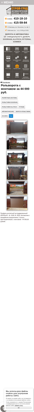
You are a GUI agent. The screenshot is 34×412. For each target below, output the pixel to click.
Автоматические (8, 111)
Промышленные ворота (25, 52)
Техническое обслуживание (25, 61)
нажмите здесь (19, 405)
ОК (18, 408)
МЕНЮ (7, 2)
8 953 (17, 23)
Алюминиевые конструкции (25, 69)
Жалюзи (17, 77)
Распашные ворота (8, 61)
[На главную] (17, 10)
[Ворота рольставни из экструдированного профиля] (17, 127)
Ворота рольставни (23, 111)
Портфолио (6, 82)
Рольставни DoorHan (9, 102)
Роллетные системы (9, 98)
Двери (8, 77)
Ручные (21, 107)
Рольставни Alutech (9, 107)
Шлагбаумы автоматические (26, 78)
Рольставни (8, 68)
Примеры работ (17, 68)
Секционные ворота (17, 52)
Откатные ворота (8, 51)
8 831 (17, 19)
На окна (5, 116)
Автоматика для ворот (17, 61)
